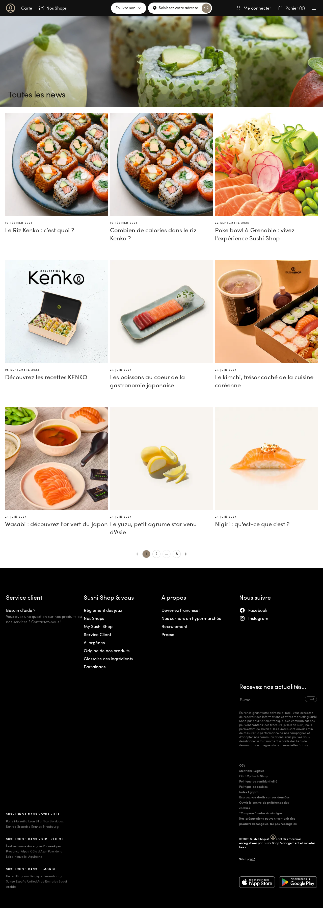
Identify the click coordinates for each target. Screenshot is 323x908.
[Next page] (186, 554)
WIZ (252, 859)
